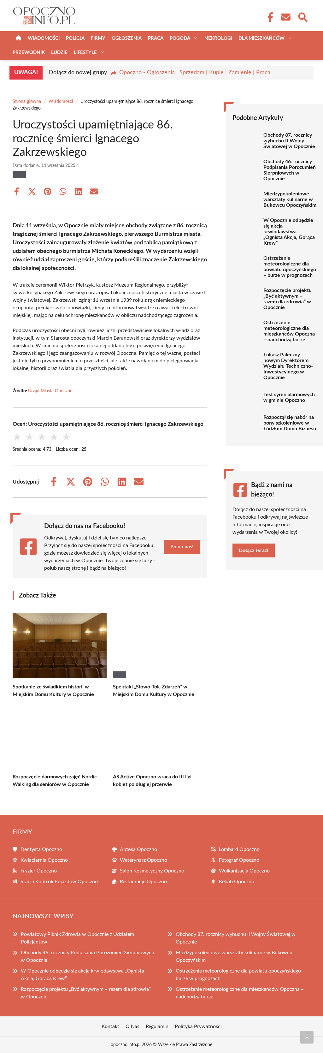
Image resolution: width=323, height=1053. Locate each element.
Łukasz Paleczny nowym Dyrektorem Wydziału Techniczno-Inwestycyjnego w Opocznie (288, 366)
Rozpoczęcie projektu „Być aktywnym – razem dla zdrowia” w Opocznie (287, 299)
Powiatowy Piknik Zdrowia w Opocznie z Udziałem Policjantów (77, 938)
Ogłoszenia (127, 38)
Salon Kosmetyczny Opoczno (152, 870)
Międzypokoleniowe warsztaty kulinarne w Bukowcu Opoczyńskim (289, 199)
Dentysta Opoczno (41, 849)
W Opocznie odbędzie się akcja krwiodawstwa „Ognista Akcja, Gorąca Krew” (289, 232)
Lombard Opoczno (239, 849)
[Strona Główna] (19, 38)
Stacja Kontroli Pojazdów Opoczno (59, 881)
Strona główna (27, 101)
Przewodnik (29, 52)
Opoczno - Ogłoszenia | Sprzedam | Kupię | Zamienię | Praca (194, 72)
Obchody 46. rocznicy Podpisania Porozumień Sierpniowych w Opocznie (289, 170)
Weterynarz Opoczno (143, 860)
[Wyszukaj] (302, 16)
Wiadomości (44, 38)
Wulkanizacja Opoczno (244, 870)
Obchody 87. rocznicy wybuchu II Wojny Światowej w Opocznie (289, 141)
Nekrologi (218, 38)
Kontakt (110, 1026)
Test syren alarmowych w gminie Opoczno (289, 397)
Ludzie (59, 52)
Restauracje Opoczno (143, 881)
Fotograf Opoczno (239, 860)
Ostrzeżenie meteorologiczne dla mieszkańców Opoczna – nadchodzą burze (289, 331)
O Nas (132, 1026)
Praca (155, 38)
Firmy (98, 38)
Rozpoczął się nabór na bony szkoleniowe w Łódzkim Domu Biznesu (289, 423)
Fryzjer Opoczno (39, 870)
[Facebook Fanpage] (268, 17)
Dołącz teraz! (253, 550)
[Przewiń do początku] (307, 1037)
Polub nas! (182, 546)
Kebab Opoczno (236, 881)
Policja (75, 38)
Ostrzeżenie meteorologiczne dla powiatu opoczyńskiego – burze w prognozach (289, 267)
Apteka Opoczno (138, 849)
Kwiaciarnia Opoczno (44, 860)
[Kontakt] (285, 17)
